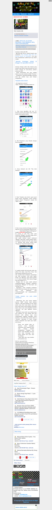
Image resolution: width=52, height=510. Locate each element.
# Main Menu (16, 14)
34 (33, 457)
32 (28, 457)
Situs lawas (16, 485)
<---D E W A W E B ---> (20, 34)
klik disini (21, 427)
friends (19, 479)
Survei (14, 479)
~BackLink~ (24, 14)
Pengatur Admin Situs (18, 481)
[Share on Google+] (23, 353)
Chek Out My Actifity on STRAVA (32, 484)
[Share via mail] (25, 353)
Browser (18, 42)
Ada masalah (16, 483)
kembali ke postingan (21, 356)
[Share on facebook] (17, 353)
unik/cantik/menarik (21, 43)
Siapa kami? (16, 482)
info (33, 42)
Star (20, 350)
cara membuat (26, 42)
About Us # (31, 14)
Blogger (29, 41)
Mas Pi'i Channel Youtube (21, 35)
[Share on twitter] (20, 353)
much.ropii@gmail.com (25, 496)
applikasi (22, 41)
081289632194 (23, 494)
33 (30, 457)
